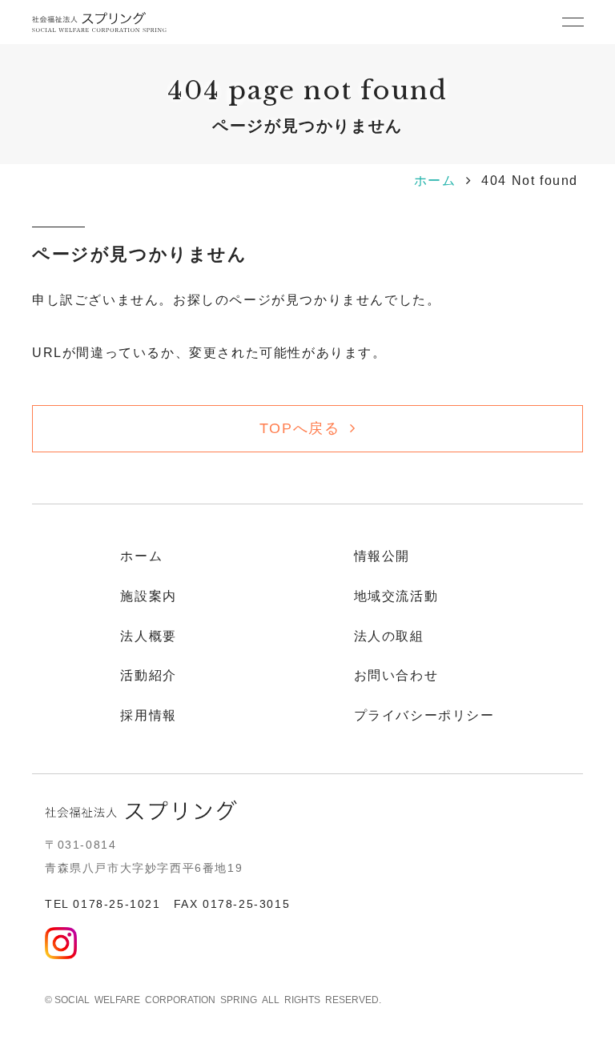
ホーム (435, 180)
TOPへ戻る (299, 428)
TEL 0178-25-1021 (103, 903)
